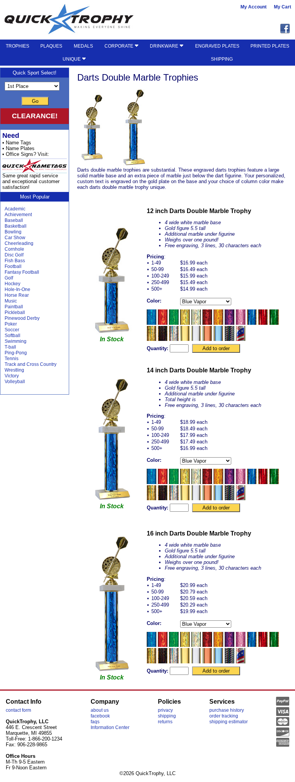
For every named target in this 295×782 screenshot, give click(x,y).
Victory (12, 376)
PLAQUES (51, 46)
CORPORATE (119, 46)
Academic (15, 209)
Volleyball (15, 381)
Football (13, 266)
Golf (9, 278)
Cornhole (14, 249)
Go (35, 101)
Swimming (16, 341)
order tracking (223, 716)
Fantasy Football (22, 272)
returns (165, 721)
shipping (167, 716)
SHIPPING (222, 59)
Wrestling (14, 370)
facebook (100, 716)
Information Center (110, 727)
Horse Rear (17, 295)
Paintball (14, 306)
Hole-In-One (17, 289)
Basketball (16, 226)
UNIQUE (72, 59)
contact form (18, 710)
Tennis (11, 358)
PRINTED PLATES (269, 46)
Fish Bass (15, 260)
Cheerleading (19, 243)
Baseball (14, 220)
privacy (165, 710)
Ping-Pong (16, 352)
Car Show (15, 237)
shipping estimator (228, 721)
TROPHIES (17, 46)
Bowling (13, 232)
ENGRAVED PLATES (217, 46)
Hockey (12, 283)
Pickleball (15, 312)
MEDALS (83, 46)
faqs (95, 721)
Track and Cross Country (30, 364)
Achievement (18, 214)
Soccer (12, 329)
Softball (12, 335)
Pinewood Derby (22, 318)
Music (11, 301)
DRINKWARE (164, 46)
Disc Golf (14, 255)
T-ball (10, 347)
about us (100, 710)
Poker (11, 324)
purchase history (226, 710)
